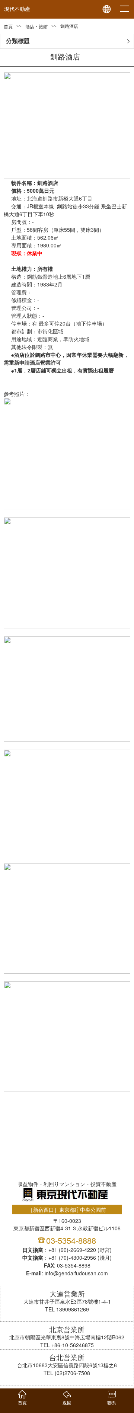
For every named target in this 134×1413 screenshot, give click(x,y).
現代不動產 (17, 9)
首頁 (8, 26)
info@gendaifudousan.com (76, 1273)
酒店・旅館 (36, 26)
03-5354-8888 (71, 1240)
